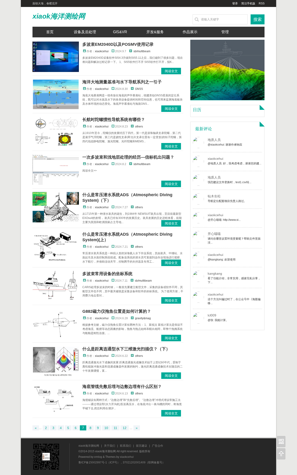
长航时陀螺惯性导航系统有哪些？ (113, 119)
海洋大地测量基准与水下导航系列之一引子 (122, 82)
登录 (235, 3)
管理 (225, 32)
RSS (262, 3)
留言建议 (141, 445)
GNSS (139, 89)
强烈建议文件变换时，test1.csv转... (229, 182)
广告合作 (157, 445)
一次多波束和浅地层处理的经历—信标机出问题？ (128, 157)
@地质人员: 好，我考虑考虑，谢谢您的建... (234, 163)
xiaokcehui (102, 51)
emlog (98, 457)
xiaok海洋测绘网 (58, 16)
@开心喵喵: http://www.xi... (224, 219)
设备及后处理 (85, 32)
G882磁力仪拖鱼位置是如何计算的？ (116, 311)
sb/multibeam (141, 51)
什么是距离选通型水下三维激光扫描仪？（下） (126, 349)
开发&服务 (155, 32)
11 (115, 428)
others (139, 126)
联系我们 (125, 445)
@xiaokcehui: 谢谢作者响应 (225, 144)
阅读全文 (171, 71)
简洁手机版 (248, 3)
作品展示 (190, 32)
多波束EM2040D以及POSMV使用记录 (118, 44)
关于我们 (109, 445)
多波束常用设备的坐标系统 (107, 273)
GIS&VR (120, 32)
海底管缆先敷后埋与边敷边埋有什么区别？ (122, 386)
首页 (50, 32)
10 (106, 428)
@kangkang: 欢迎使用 (222, 259)
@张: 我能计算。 (218, 320)
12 (124, 428)
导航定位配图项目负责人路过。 (227, 201)
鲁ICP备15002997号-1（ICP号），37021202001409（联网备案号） (121, 462)
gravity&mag (143, 318)
